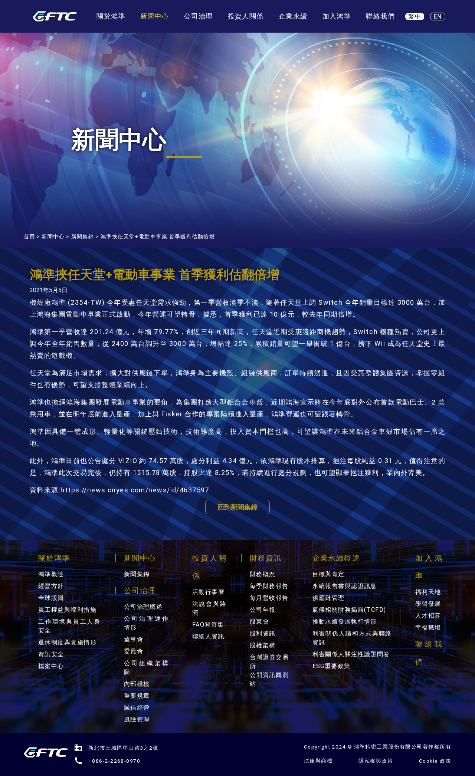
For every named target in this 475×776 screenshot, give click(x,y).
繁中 (414, 16)
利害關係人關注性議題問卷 (351, 654)
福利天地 (428, 591)
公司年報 (263, 609)
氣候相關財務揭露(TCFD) (349, 609)
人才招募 (428, 615)
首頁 (29, 237)
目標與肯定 (328, 574)
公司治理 (198, 16)
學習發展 (428, 603)
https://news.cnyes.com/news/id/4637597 (134, 490)
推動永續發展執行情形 (344, 621)
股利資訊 (263, 633)
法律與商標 (318, 761)
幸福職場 (428, 627)
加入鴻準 (336, 16)
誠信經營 (137, 707)
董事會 (133, 639)
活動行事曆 (208, 591)
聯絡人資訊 (208, 636)
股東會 (259, 621)
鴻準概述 (51, 574)
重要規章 (137, 695)
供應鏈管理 (328, 597)
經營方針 (51, 586)
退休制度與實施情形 (67, 642)
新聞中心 (154, 16)
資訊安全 (51, 654)
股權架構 (263, 645)
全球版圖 (51, 597)
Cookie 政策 (435, 761)
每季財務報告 (269, 586)
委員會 (133, 651)
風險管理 (137, 719)
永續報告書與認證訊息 (344, 586)
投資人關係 (246, 16)
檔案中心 (51, 666)
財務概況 (263, 574)
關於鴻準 (110, 16)
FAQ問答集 (208, 624)
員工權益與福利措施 (67, 609)
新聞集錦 (82, 237)
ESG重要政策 (331, 666)
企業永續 (293, 16)
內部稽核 (137, 683)
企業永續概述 (336, 558)
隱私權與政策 (375, 761)
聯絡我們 (380, 16)
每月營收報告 (269, 597)
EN (437, 16)
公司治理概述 (143, 606)
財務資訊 (266, 558)
